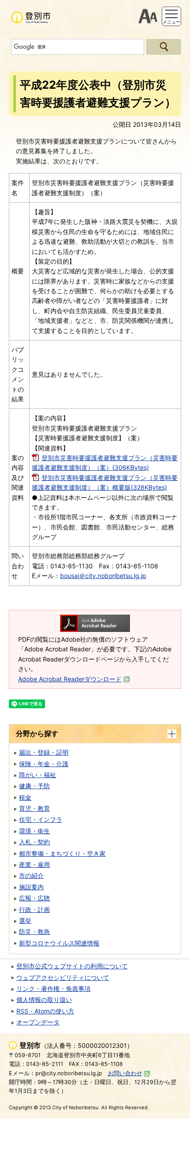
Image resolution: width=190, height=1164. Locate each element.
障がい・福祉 (37, 775)
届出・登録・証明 (43, 752)
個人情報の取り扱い (44, 999)
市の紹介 (31, 875)
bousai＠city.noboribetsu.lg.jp (103, 575)
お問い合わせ (125, 1073)
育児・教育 (34, 808)
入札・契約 (34, 842)
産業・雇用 (34, 864)
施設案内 (31, 887)
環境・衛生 (34, 831)
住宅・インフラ (40, 819)
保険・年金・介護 (43, 763)
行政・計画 (34, 909)
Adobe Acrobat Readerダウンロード (70, 679)
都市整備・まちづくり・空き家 (62, 853)
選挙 (25, 920)
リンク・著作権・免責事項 (53, 988)
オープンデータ (38, 1022)
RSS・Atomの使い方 (45, 1011)
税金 (25, 797)
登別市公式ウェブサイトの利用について (72, 966)
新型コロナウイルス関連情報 (59, 943)
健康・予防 (34, 786)
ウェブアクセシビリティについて (62, 977)
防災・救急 (34, 931)
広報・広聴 (34, 898)
